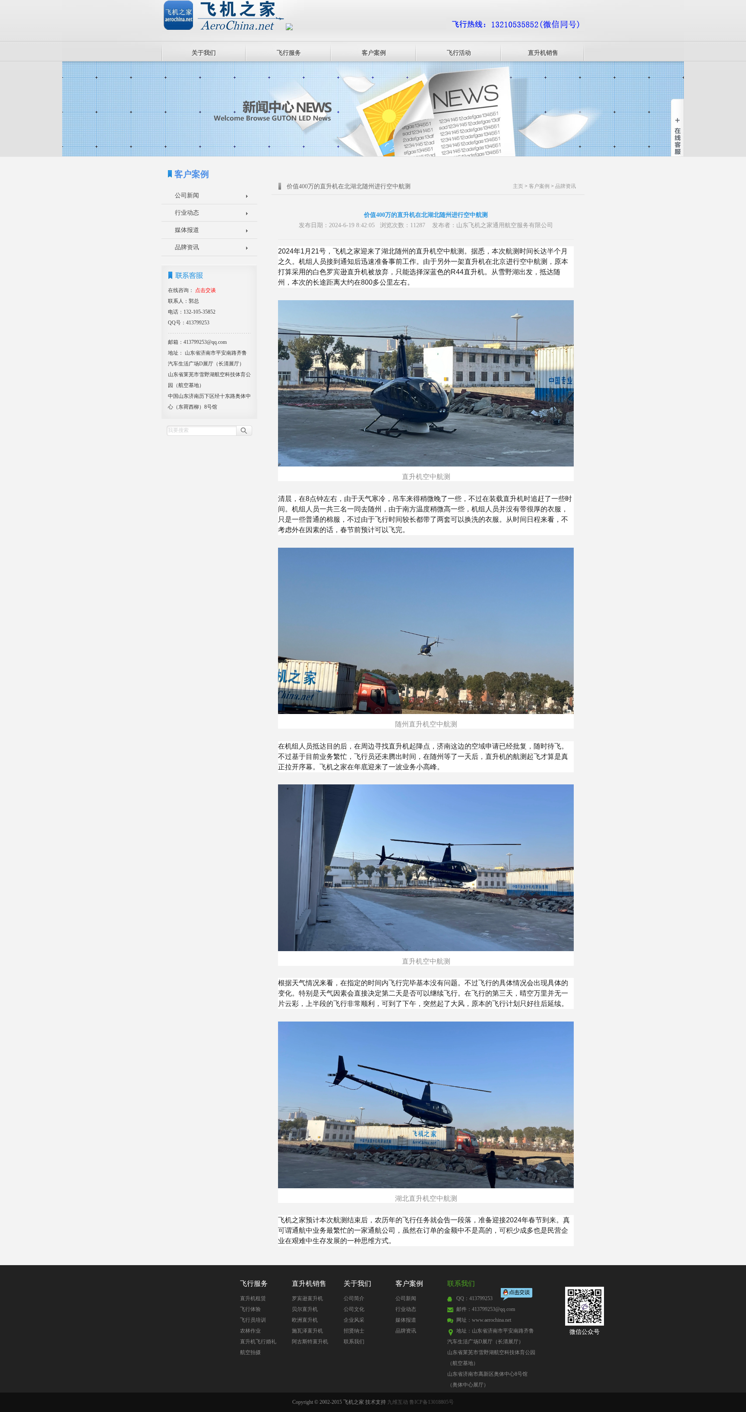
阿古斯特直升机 (310, 1342)
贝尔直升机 (305, 1309)
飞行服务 (289, 53)
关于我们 (204, 53)
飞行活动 (459, 53)
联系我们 (354, 1342)
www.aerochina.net (491, 1320)
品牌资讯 (187, 247)
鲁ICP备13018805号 (431, 1402)
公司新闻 (187, 195)
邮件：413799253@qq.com (485, 1309)
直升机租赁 (253, 1298)
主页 (518, 186)
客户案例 (374, 53)
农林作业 (250, 1331)
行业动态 (187, 212)
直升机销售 (543, 53)
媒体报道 (187, 230)
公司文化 (354, 1309)
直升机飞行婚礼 (258, 1342)
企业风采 (354, 1320)
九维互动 (397, 1402)
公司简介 (354, 1298)
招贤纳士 (354, 1331)
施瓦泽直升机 (307, 1331)
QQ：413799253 (474, 1298)
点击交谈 (517, 1295)
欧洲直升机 (305, 1320)
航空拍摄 (250, 1352)
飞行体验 (250, 1309)
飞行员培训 (253, 1320)
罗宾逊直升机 (307, 1298)
